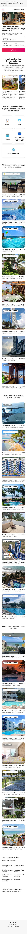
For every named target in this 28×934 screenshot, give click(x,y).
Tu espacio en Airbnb (18, 9)
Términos (16, 926)
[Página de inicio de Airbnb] (3, 9)
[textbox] (7, 45)
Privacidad (10, 926)
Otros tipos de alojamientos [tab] (9, 860)
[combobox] (13, 40)
